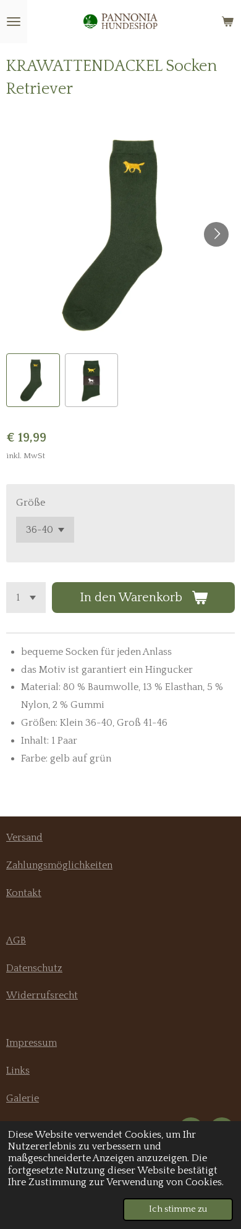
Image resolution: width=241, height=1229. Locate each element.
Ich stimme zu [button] (178, 1209)
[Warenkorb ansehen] (227, 21)
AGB (16, 940)
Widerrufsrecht (42, 995)
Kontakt (23, 892)
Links (18, 1070)
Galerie (22, 1098)
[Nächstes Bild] (216, 234)
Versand (24, 837)
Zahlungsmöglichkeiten (59, 865)
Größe (30, 502)
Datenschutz (34, 968)
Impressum (31, 1042)
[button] (33, 380)
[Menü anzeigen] (13, 21)
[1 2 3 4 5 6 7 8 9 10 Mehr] (26, 597)
